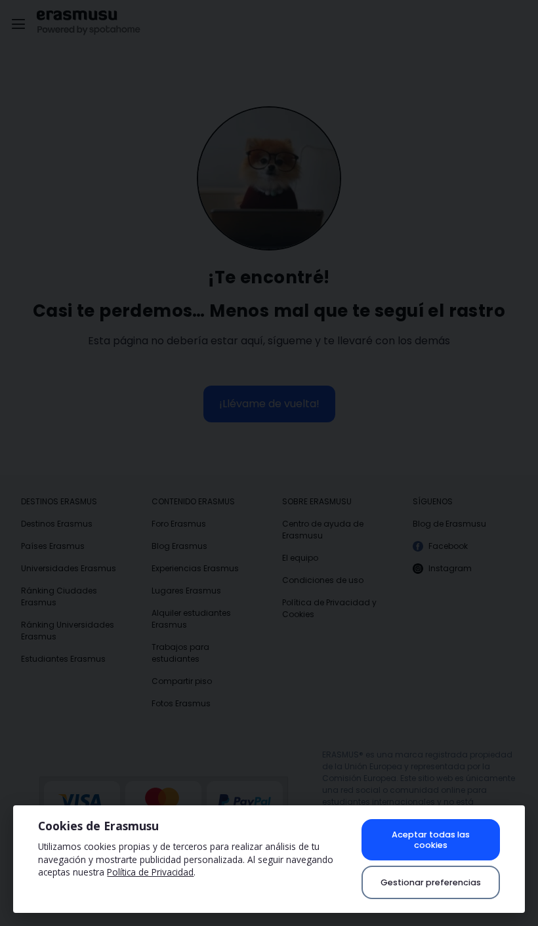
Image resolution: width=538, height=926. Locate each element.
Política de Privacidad (150, 872)
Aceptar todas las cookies (431, 839)
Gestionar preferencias (431, 882)
